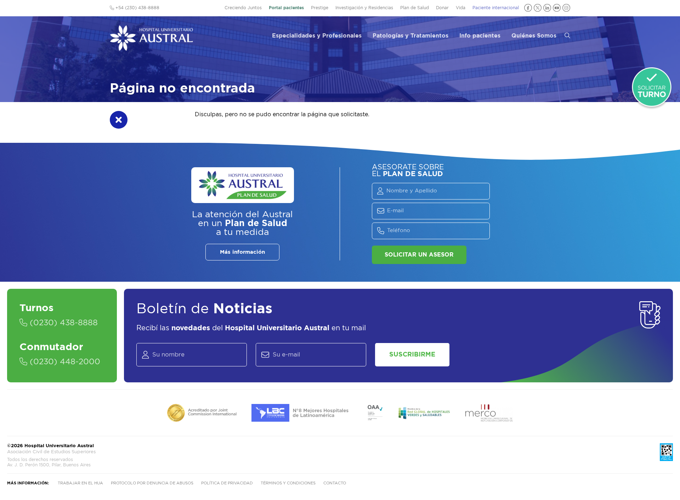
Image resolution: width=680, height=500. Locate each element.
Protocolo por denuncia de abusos (152, 483)
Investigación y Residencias (364, 8)
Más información (242, 252)
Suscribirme (412, 355)
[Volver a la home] (151, 47)
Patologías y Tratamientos (410, 36)
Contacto (334, 483)
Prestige (319, 8)
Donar (442, 8)
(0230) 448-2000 (63, 362)
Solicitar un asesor (419, 255)
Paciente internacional (495, 8)
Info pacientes (479, 36)
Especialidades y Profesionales (317, 36)
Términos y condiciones (288, 483)
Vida (460, 8)
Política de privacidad (227, 483)
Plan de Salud (414, 8)
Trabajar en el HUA (80, 483)
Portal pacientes (286, 8)
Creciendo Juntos (243, 8)
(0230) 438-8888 (62, 323)
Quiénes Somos (533, 36)
